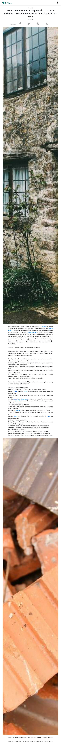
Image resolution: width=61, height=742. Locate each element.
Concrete (16, 399)
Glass (15, 416)
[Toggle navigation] (57, 2)
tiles (48, 416)
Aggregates (25, 399)
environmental (32, 332)
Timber (15, 391)
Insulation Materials (19, 401)
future (44, 326)
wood (25, 391)
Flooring (17, 410)
